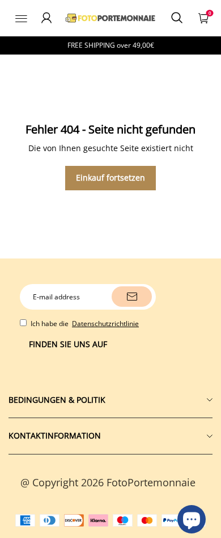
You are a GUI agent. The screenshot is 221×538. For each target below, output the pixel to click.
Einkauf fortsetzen (110, 177)
